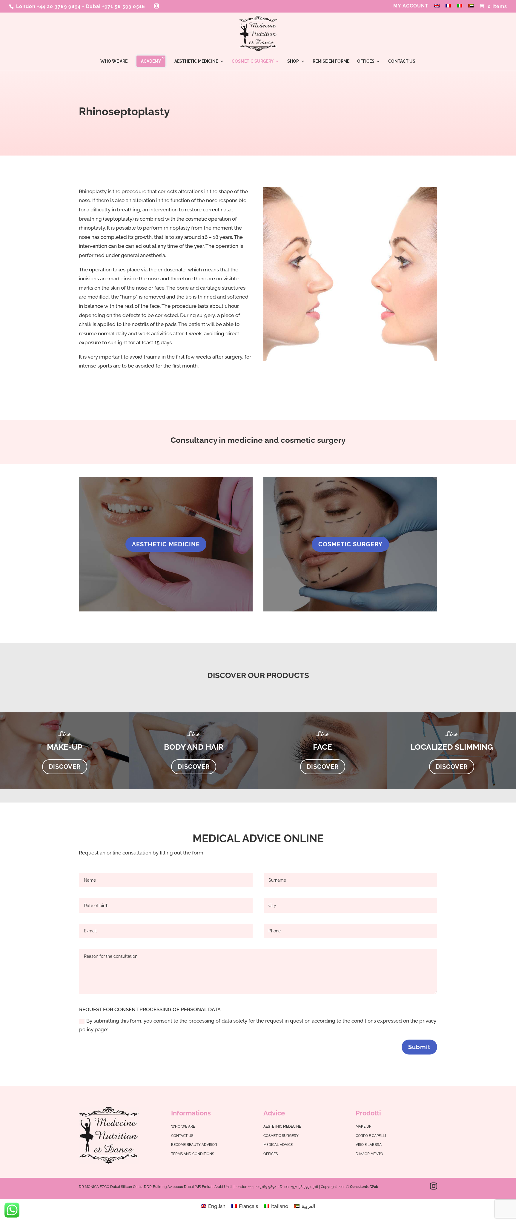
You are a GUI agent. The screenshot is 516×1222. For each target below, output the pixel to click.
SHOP (293, 61)
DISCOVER (65, 766)
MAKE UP (363, 1126)
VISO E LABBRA (369, 1145)
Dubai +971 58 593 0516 (115, 6)
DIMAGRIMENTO (369, 1154)
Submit (419, 1047)
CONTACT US (401, 61)
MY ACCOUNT (410, 6)
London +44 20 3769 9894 (48, 6)
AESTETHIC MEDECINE (282, 1126)
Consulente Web (364, 1187)
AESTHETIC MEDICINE (196, 61)
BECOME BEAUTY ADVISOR (194, 1145)
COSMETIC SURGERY (253, 61)
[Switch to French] (448, 8)
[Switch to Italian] (459, 8)
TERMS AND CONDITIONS (192, 1154)
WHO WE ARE (114, 61)
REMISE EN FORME (331, 61)
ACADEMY (151, 61)
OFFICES (365, 61)
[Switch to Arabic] (471, 8)
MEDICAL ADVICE (278, 1145)
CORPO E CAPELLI (371, 1136)
